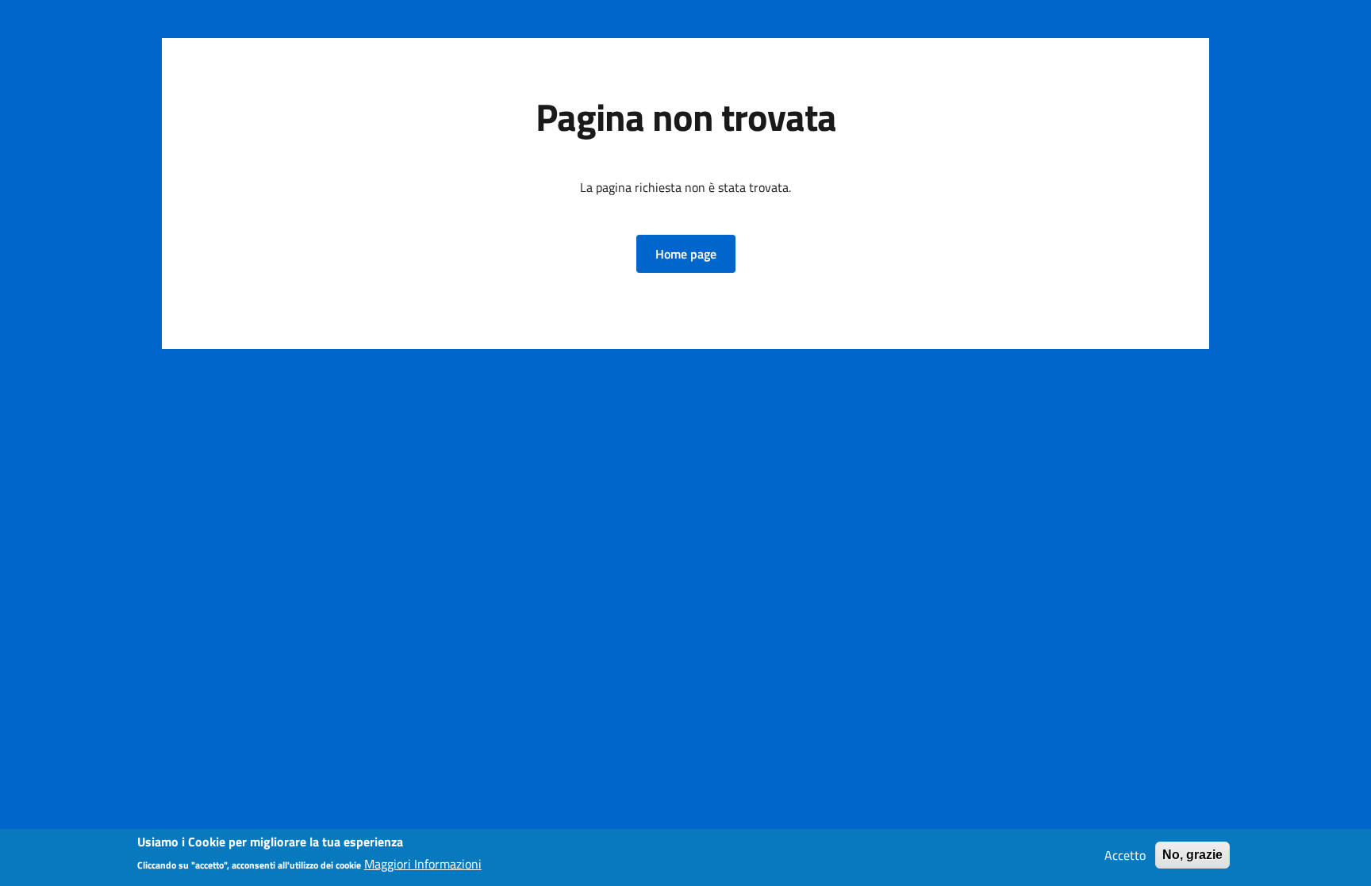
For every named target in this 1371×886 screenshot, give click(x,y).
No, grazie (1192, 854)
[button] (685, 254)
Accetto (1125, 855)
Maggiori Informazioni (423, 863)
